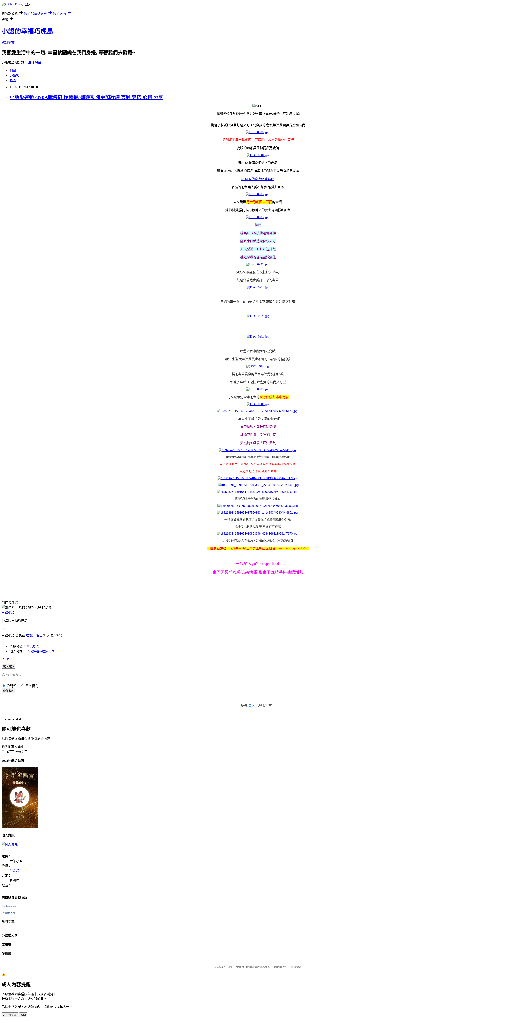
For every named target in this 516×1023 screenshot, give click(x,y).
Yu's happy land (9, 906)
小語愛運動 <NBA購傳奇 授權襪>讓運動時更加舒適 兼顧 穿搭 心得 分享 (86, 97)
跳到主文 (8, 42)
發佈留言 (8, 690)
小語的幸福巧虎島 (27, 31)
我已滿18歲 (10, 1015)
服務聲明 (296, 967)
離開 (23, 1015)
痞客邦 (30, 635)
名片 (13, 80)
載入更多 (8, 666)
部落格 (14, 75)
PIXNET (227, 967)
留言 (39, 635)
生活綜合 (34, 62)
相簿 (13, 70)
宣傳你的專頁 (8, 913)
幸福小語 (8, 612)
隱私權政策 (280, 967)
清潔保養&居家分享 (41, 651)
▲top (5, 658)
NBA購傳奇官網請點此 (257, 179)
